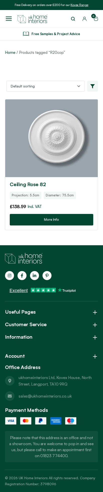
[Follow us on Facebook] (22, 275)
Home (10, 52)
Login (84, 19)
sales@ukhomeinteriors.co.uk (45, 396)
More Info (51, 219)
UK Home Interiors (33, 478)
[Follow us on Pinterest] (47, 275)
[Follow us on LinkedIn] (34, 275)
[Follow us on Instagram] (9, 275)
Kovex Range (79, 5)
